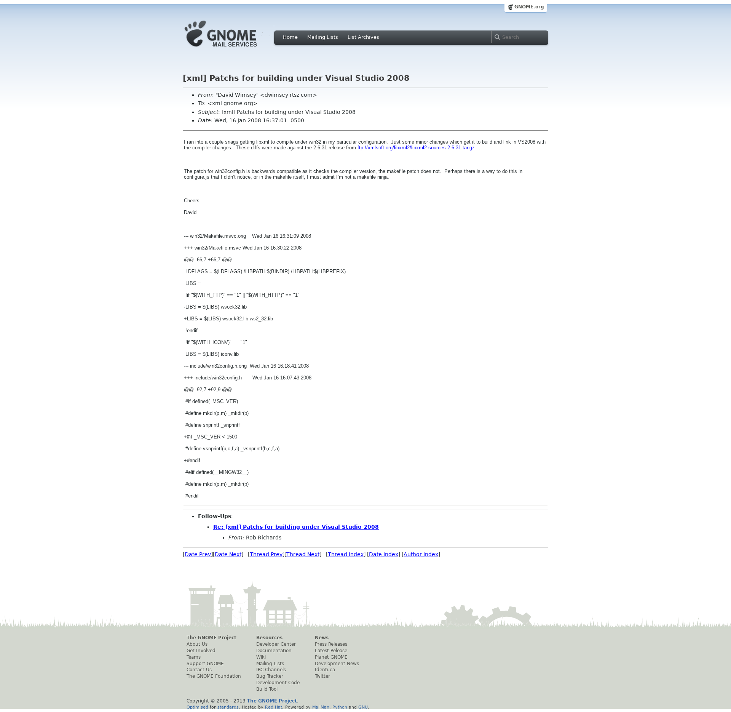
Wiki (261, 657)
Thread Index (346, 554)
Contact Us (199, 669)
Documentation (274, 650)
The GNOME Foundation (214, 676)
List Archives (363, 37)
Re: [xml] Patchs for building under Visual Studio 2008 (296, 527)
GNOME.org (529, 7)
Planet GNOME (331, 657)
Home (290, 37)
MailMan (320, 707)
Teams (194, 657)
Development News (337, 663)
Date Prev (198, 554)
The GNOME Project (211, 637)
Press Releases (331, 644)
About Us (197, 644)
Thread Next (302, 554)
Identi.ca (325, 669)
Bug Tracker (269, 676)
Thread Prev (266, 554)
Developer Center (276, 644)
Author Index (421, 554)
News (322, 637)
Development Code (278, 682)
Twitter (322, 676)
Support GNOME (205, 663)
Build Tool (267, 689)
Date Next (228, 554)
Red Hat (273, 707)
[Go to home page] (232, 48)
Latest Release (331, 650)
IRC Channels (271, 669)
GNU (363, 707)
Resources (269, 637)
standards (228, 707)
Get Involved (201, 650)
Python (339, 707)
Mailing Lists (322, 37)
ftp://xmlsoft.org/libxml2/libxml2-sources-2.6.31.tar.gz (416, 147)
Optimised (197, 707)
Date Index (383, 554)
